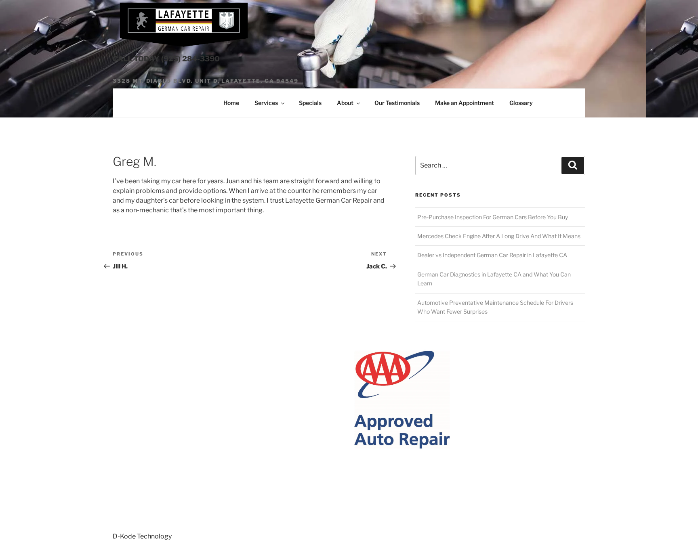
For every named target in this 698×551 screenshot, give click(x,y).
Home (231, 102)
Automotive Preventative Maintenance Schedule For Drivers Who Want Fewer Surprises (495, 307)
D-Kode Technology (142, 536)
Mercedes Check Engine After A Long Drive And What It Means (498, 236)
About (345, 102)
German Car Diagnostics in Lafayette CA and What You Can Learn (494, 279)
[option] (280, 400)
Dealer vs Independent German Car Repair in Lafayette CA (492, 254)
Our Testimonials (397, 102)
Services (266, 102)
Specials (310, 102)
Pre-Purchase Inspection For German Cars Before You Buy (492, 217)
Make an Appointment (464, 102)
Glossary (521, 102)
